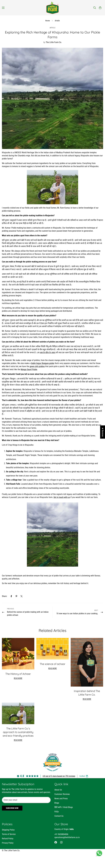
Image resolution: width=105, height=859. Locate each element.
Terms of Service (9, 834)
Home (47, 21)
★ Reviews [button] (102, 431)
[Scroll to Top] (100, 845)
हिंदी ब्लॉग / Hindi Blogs (63, 807)
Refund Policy (7, 838)
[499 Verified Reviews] (52, 772)
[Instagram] (61, 842)
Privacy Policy (7, 843)
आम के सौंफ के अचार (47, 352)
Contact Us (58, 816)
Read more (18, 678)
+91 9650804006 (61, 834)
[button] (100, 8)
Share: (4, 596)
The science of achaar (52, 664)
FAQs (56, 811)
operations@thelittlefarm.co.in (67, 837)
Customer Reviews (62, 794)
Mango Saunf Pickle (29, 369)
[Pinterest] (16, 596)
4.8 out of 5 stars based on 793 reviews (59, 776)
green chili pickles (37, 366)
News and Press (61, 798)
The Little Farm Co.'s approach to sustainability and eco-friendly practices (18, 732)
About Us (58, 790)
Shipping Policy (8, 830)
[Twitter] (21, 596)
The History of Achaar (18, 673)
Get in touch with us (62, 497)
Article (57, 21)
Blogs (56, 803)
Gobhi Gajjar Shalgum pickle (42, 363)
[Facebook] (11, 596)
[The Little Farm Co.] (52, 7)
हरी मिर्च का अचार (8, 352)
